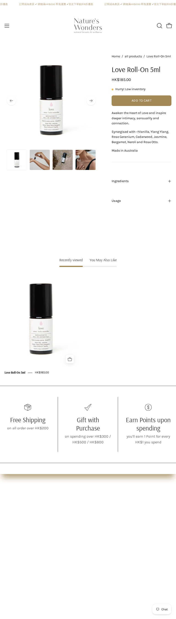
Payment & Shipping (110, 512)
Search (98, 504)
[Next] (91, 100)
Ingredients (120, 181)
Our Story (12, 504)
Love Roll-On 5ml (15, 373)
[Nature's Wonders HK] (88, 25)
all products (133, 56)
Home (116, 56)
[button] (159, 25)
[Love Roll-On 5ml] (16, 160)
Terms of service (106, 519)
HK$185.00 (42, 372)
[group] (88, 323)
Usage (116, 201)
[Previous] (11, 100)
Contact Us (102, 527)
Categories (13, 512)
